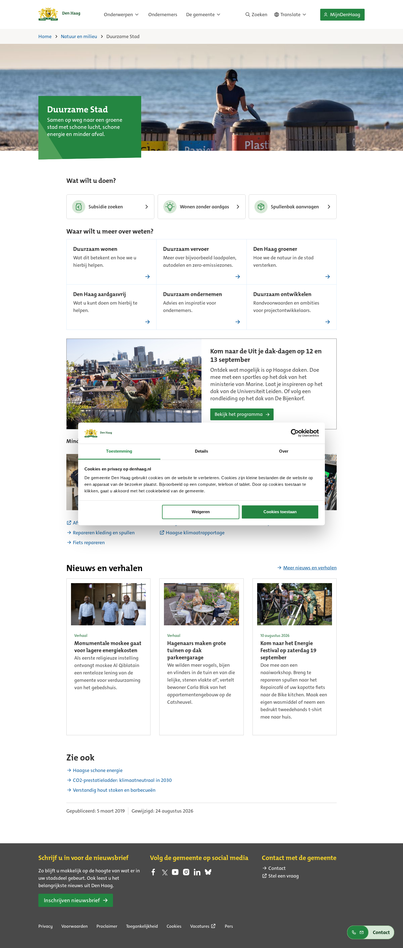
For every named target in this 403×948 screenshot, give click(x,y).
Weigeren (201, 512)
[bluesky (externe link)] (208, 873)
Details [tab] (201, 451)
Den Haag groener (275, 249)
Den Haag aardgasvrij (99, 294)
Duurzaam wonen (95, 249)
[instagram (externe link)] (186, 873)
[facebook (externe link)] (153, 873)
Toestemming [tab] (119, 451)
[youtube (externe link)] (175, 873)
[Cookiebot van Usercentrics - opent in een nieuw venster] (295, 433)
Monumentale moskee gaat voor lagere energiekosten (107, 647)
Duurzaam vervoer (186, 249)
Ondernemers (162, 14)
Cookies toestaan (280, 512)
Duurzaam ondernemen (192, 294)
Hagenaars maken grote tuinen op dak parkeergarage (196, 651)
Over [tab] (283, 451)
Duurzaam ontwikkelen (282, 294)
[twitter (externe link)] (164, 873)
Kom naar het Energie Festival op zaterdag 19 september (288, 651)
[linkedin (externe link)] (197, 873)
